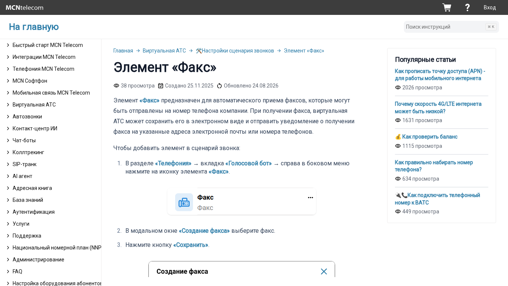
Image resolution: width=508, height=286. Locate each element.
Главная (123, 50)
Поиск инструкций (450, 27)
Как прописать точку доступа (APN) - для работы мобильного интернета (440, 75)
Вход (490, 7)
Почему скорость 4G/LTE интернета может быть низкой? (438, 107)
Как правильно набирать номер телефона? (434, 166)
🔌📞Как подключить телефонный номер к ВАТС (437, 199)
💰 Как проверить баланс (426, 137)
